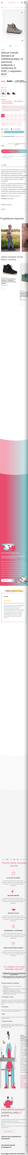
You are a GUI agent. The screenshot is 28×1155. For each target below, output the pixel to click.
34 (11, 120)
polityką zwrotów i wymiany (19, 143)
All (11, 7)
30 (20, 115)
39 (7, 124)
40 (11, 124)
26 (3, 115)
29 (15, 115)
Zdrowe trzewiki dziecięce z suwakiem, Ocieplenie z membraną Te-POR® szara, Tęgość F (8, 281)
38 (3, 124)
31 (24, 115)
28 (11, 115)
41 (15, 124)
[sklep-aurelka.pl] (14, 2)
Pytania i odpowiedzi (8, 1131)
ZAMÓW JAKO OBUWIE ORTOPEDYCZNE (9, 157)
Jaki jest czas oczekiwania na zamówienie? (11, 1138)
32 (3, 120)
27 (7, 115)
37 (24, 120)
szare (3, 92)
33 (7, 120)
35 (15, 120)
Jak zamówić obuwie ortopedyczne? (8, 1146)
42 (20, 124)
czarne (14, 92)
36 (20, 120)
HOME (5, 7)
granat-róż (8, 92)
